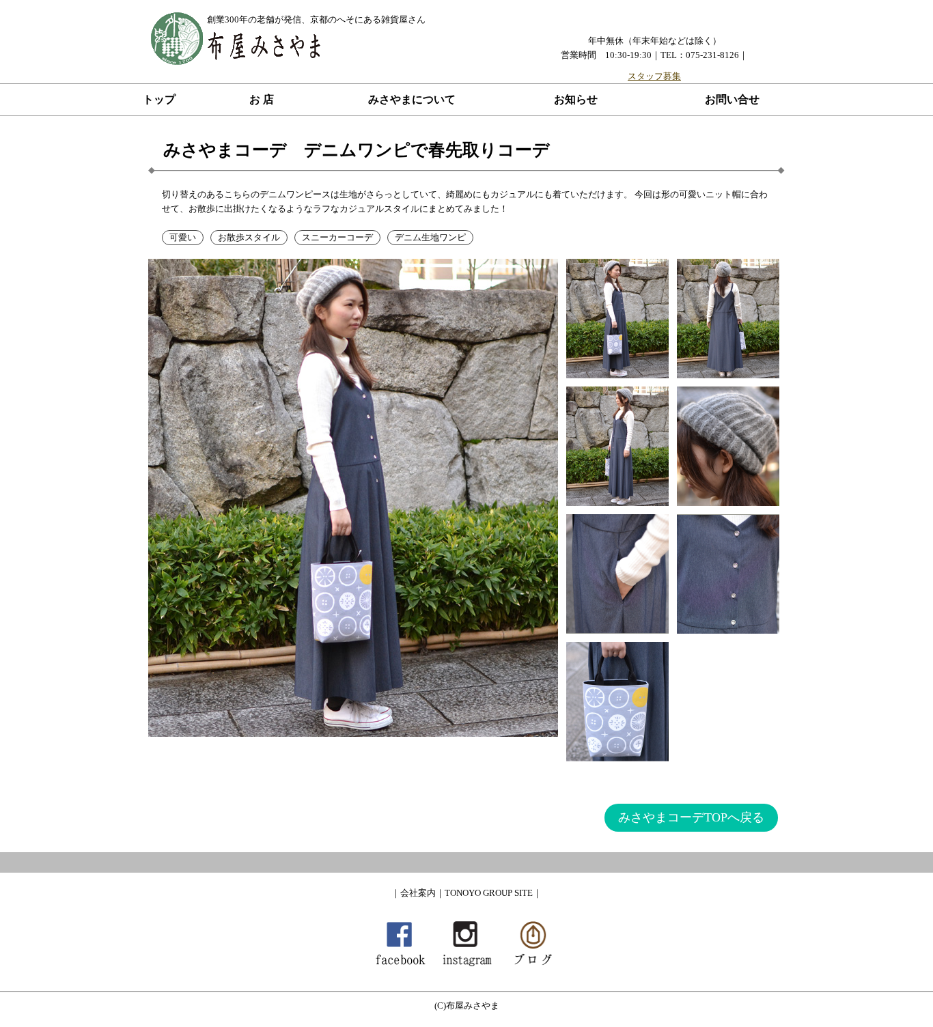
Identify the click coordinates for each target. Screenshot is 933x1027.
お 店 (261, 99)
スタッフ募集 (654, 76)
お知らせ (576, 99)
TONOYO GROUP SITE (489, 893)
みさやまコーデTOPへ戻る (691, 817)
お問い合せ (732, 99)
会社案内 (418, 893)
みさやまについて (412, 99)
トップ (159, 99)
